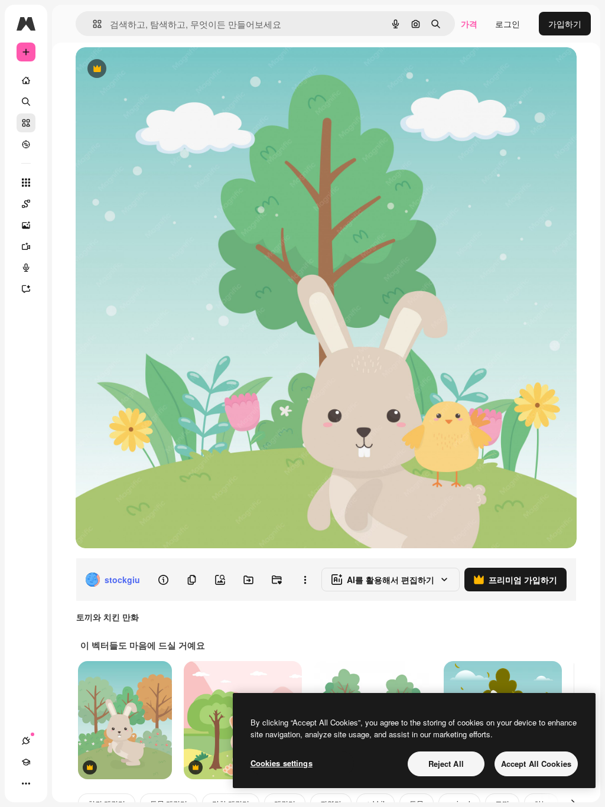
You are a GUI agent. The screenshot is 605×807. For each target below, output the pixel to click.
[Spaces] (26, 203)
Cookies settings (282, 763)
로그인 (507, 24)
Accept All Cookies (536, 763)
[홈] (26, 80)
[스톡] (26, 122)
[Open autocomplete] (92, 23)
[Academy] (26, 762)
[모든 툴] (26, 182)
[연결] (26, 740)
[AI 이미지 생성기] (26, 225)
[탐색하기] (26, 144)
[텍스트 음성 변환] (26, 267)
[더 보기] (26, 783)
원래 (143, 69)
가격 (469, 24)
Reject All (446, 763)
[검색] (26, 101)
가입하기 (564, 24)
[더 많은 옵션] (305, 579)
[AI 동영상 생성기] (26, 246)
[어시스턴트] (26, 288)
